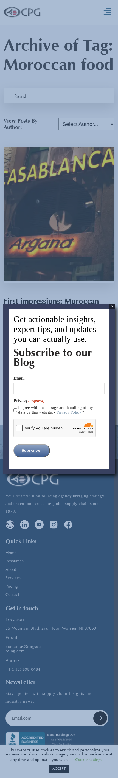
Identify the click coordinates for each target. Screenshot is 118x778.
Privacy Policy (69, 412)
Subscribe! (32, 450)
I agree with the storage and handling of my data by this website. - (55, 409)
